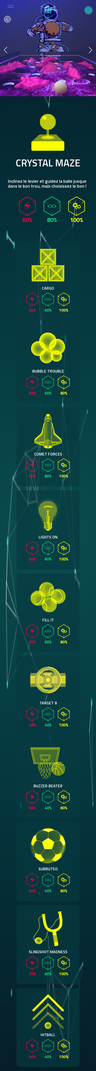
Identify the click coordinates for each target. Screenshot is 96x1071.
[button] (88, 10)
